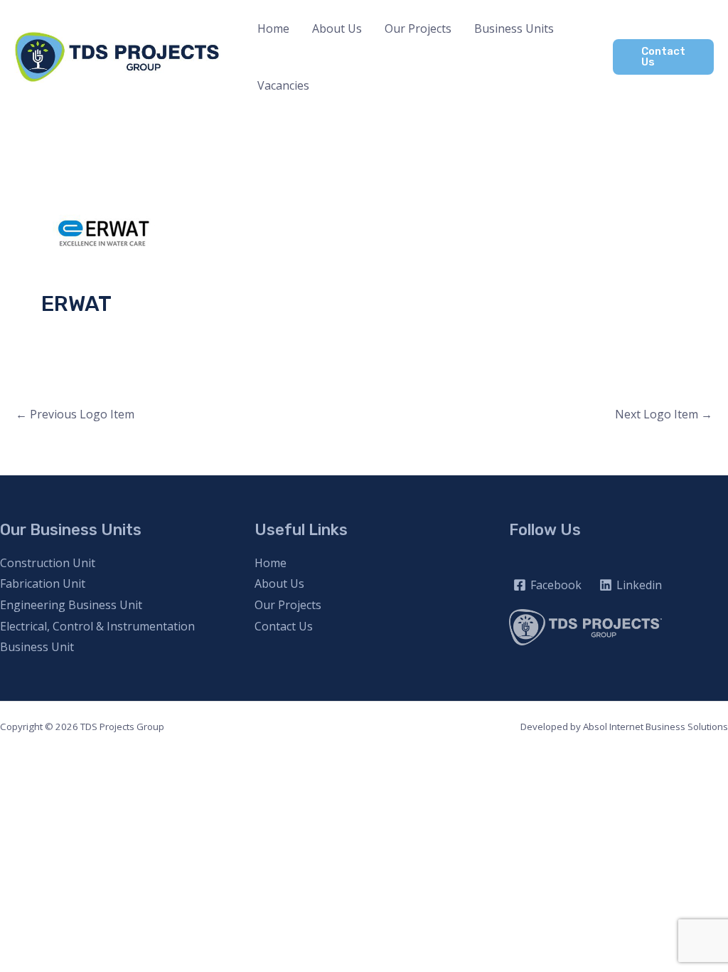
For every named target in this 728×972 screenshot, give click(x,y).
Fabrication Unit (42, 583)
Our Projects (288, 605)
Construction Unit (47, 563)
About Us (279, 583)
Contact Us (284, 626)
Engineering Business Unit (71, 605)
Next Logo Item (663, 414)
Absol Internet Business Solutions (655, 726)
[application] (560, 28)
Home (271, 563)
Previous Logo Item (75, 414)
